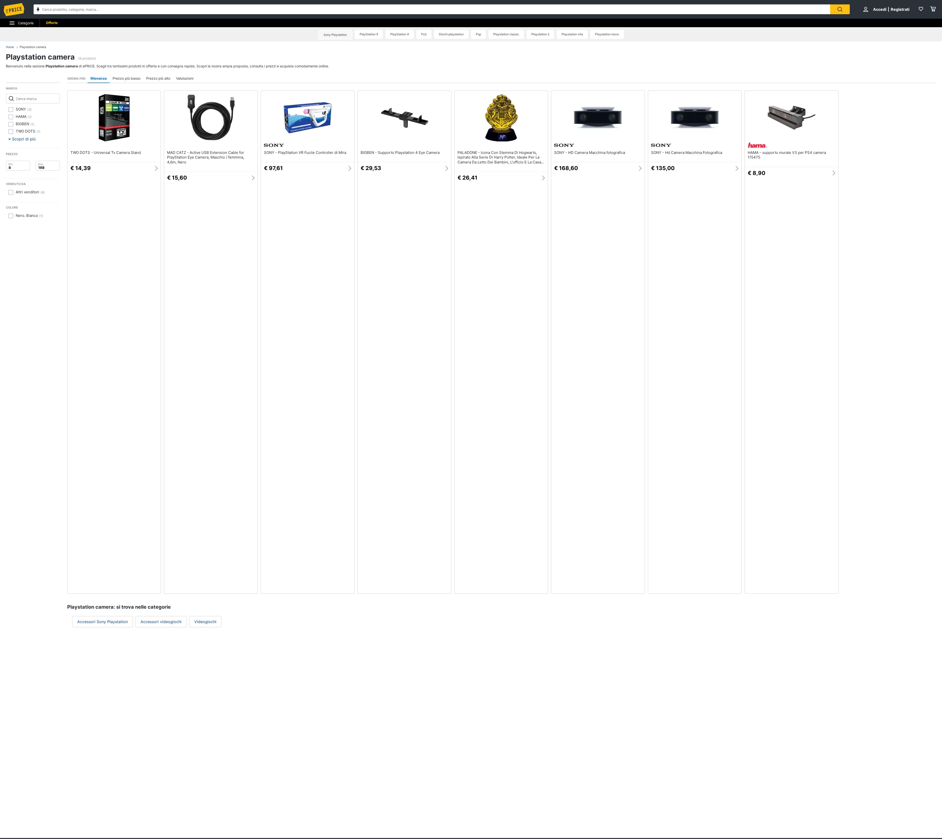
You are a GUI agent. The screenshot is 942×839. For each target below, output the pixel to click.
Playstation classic (506, 34)
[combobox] (432, 9)
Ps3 (424, 34)
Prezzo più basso (126, 78)
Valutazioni (184, 78)
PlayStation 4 (399, 34)
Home (10, 47)
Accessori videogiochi (161, 621)
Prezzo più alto (158, 78)
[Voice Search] (38, 9)
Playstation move (607, 34)
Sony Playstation (335, 35)
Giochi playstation (451, 34)
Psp (478, 34)
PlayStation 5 (369, 34)
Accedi (879, 9)
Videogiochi (205, 621)
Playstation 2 (540, 34)
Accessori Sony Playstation (102, 621)
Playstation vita (572, 34)
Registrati (900, 9)
